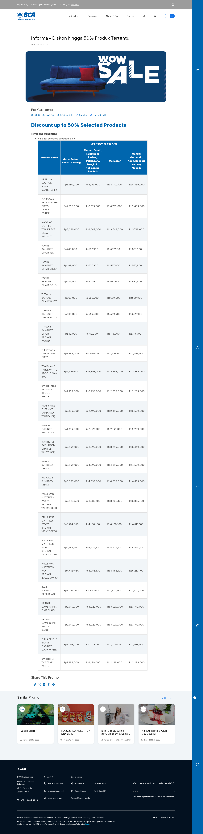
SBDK (155, 817)
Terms (171, 817)
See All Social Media (80, 798)
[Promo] (197, 486)
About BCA (112, 15)
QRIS (37, 115)
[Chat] (197, 764)
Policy (163, 817)
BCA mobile (66, 115)
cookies (75, 4)
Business (92, 15)
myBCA (50, 115)
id (167, 16)
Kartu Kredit (99, 115)
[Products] (197, 208)
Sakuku (83, 115)
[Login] (197, 69)
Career (130, 15)
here (87, 824)
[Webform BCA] (197, 625)
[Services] (197, 347)
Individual (74, 15)
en (172, 16)
